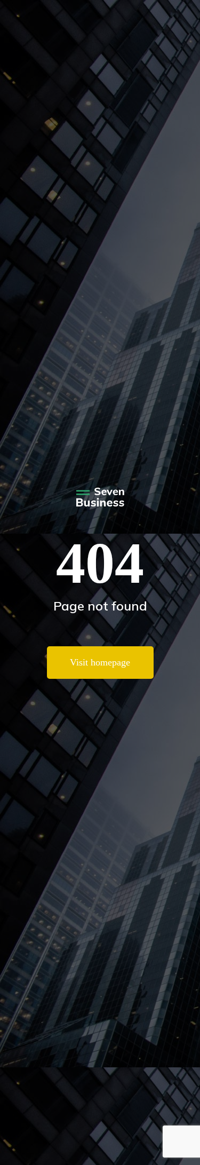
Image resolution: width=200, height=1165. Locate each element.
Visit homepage (100, 662)
